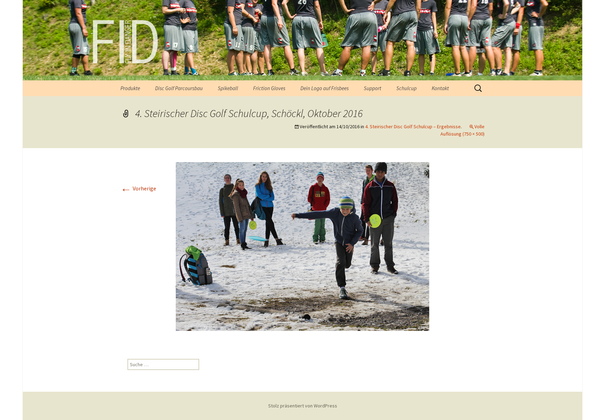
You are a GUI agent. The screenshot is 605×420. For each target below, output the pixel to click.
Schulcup (406, 88)
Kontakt (440, 88)
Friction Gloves (269, 88)
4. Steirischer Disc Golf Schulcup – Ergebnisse (413, 126)
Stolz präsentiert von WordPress (302, 406)
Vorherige (138, 188)
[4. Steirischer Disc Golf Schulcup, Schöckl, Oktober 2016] (302, 245)
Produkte (130, 88)
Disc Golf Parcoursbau (179, 88)
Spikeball (228, 88)
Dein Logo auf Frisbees (324, 88)
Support (372, 88)
